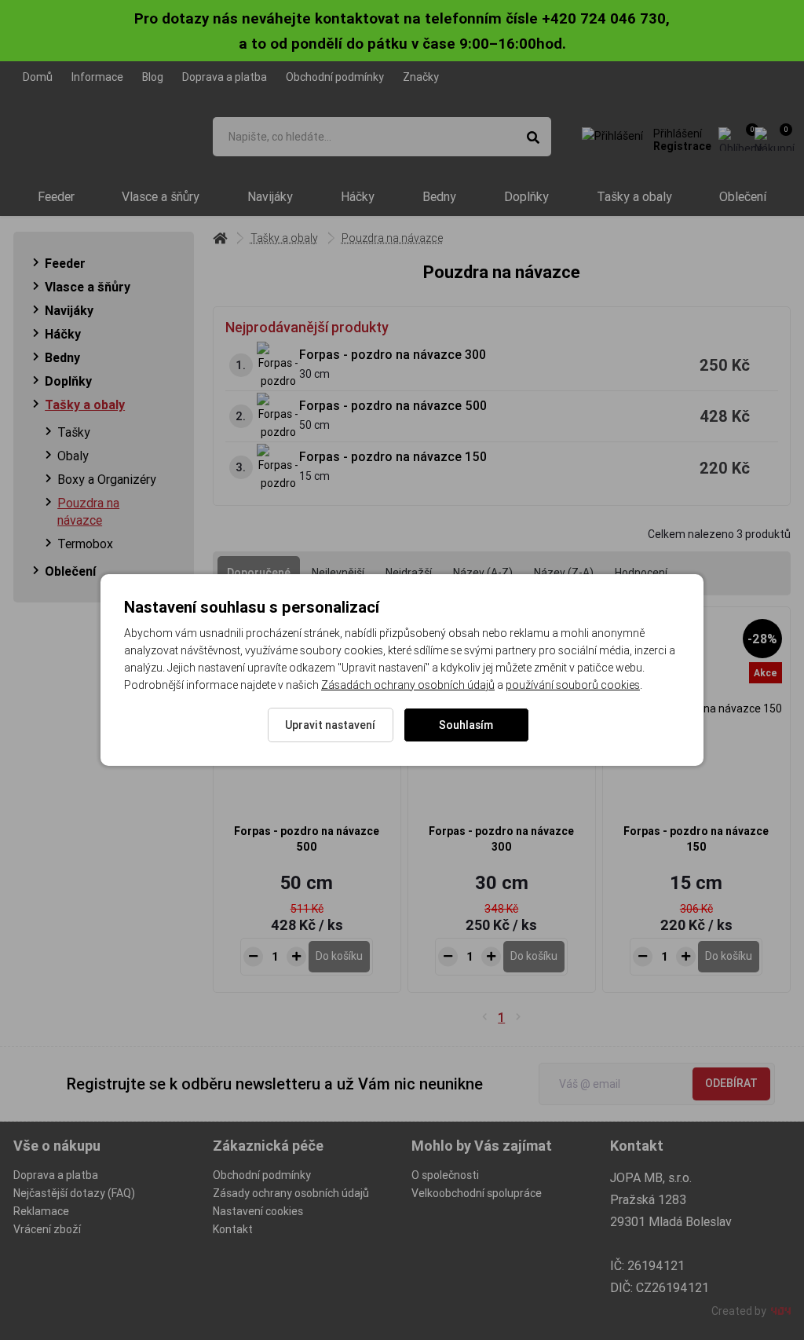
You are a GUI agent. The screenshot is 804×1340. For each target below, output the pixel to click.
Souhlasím (466, 725)
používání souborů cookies (573, 685)
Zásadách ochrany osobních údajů (408, 685)
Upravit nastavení (330, 725)
